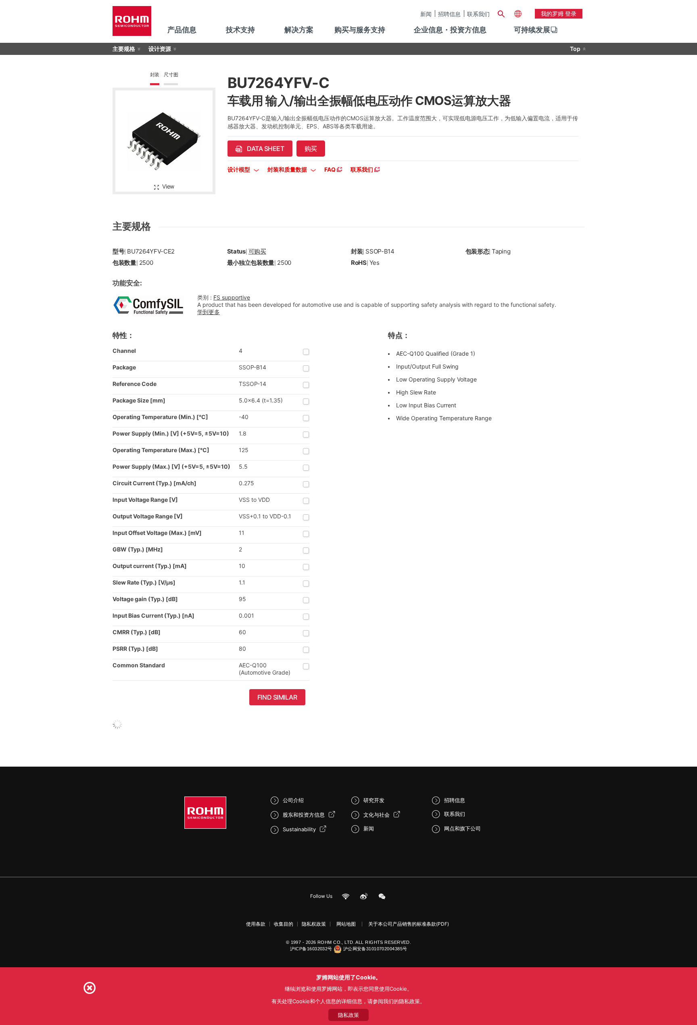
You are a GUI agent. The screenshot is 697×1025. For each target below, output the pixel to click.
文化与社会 (376, 814)
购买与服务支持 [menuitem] (359, 29)
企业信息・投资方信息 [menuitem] (450, 29)
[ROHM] (132, 23)
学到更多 (208, 311)
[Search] (501, 12)
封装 (155, 74)
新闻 (426, 13)
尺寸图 (171, 74)
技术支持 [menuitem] (240, 29)
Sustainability (299, 829)
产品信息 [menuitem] (181, 29)
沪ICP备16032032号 (311, 948)
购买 (311, 149)
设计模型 (239, 169)
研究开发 (373, 800)
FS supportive (231, 297)
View (168, 186)
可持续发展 (532, 29)
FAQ (330, 169)
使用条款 (255, 924)
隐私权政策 (314, 924)
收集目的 (283, 924)
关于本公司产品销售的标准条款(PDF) (408, 924)
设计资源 (159, 48)
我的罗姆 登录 (558, 13)
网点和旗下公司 (462, 828)
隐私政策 (348, 1015)
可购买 (257, 251)
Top (575, 48)
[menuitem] (532, 29)
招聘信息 (449, 13)
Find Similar (277, 697)
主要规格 (124, 48)
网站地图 (346, 924)
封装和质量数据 (287, 169)
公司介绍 (293, 800)
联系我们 (478, 13)
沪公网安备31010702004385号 (375, 948)
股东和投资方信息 (304, 814)
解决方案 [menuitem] (298, 29)
